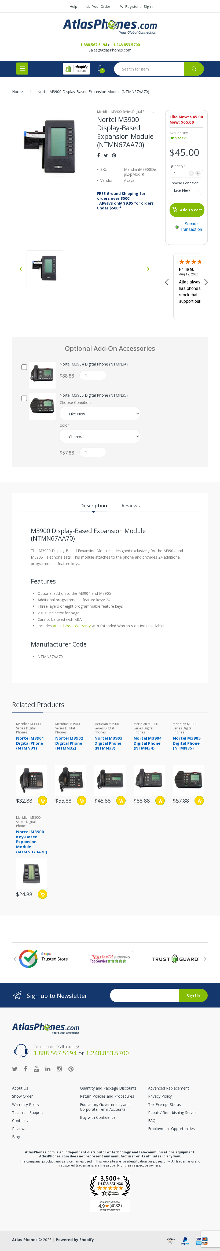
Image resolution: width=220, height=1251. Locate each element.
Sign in (149, 6)
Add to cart (191, 209)
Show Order (22, 1096)
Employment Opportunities (171, 1128)
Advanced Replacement (168, 1088)
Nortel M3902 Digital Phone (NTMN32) (69, 743)
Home (17, 91)
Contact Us (21, 1120)
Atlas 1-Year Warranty (71, 625)
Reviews (19, 1128)
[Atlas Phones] (110, 26)
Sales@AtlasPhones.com (110, 50)
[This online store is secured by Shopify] (76, 69)
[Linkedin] (47, 1068)
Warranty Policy (25, 1104)
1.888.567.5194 (93, 44)
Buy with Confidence (98, 1117)
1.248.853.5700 (126, 44)
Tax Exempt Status (164, 1104)
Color (64, 425)
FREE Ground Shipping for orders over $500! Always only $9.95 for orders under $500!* (125, 201)
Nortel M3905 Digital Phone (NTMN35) (94, 395)
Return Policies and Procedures (107, 1096)
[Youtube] (36, 1068)
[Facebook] (98, 155)
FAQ (152, 1120)
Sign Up (193, 995)
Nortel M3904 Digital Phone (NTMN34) (94, 364)
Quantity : (177, 165)
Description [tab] (93, 505)
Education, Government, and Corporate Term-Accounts (105, 1107)
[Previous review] (167, 282)
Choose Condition (184, 182)
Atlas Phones (25, 1239)
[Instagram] (59, 1068)
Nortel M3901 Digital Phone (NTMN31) (30, 743)
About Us (20, 1088)
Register (132, 6)
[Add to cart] (81, 800)
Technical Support (27, 1112)
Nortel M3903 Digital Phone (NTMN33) (108, 743)
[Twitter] (106, 155)
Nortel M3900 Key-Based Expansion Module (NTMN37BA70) (31, 841)
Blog (16, 1136)
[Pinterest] (114, 155)
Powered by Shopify (75, 1239)
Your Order (101, 6)
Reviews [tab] (131, 505)
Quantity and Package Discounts (108, 1088)
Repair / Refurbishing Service (172, 1112)
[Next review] (206, 282)
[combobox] (159, 69)
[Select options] (42, 800)
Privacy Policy (160, 1096)
